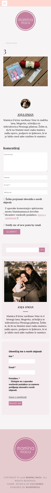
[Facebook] (21, 470)
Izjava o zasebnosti (18, 397)
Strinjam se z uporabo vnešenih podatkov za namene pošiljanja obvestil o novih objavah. (24, 385)
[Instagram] (25, 470)
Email (12, 367)
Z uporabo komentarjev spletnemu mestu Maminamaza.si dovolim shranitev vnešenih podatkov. (25, 213)
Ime (11, 356)
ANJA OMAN (25, 114)
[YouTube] (30, 470)
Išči (42, 250)
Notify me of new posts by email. (23, 225)
